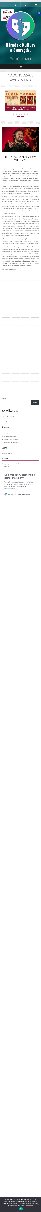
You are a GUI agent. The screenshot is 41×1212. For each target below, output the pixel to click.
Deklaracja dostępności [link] (11, 442)
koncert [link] (6, 388)
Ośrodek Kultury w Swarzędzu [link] (20, 47)
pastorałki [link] (27, 388)
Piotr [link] (26, 164)
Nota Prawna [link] (8, 434)
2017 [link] (16, 385)
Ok (21, 1209)
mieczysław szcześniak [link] (16, 388)
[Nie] (38, 1204)
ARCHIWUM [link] (23, 385)
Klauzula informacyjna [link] (11, 439)
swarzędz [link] (35, 388)
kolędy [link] (36, 385)
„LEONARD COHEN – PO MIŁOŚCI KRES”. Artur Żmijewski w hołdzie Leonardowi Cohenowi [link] (20, 108)
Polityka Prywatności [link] (10, 437)
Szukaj (4, 398)
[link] (5, 4)
